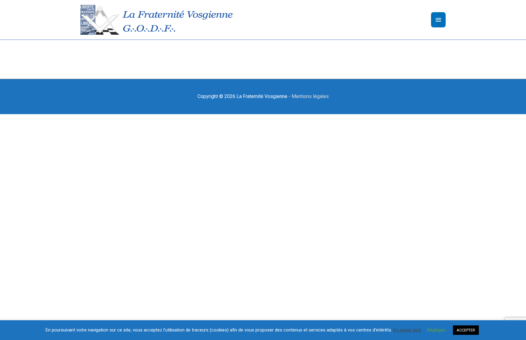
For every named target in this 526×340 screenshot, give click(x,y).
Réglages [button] (436, 330)
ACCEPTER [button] (466, 330)
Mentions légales (310, 96)
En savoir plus (407, 330)
